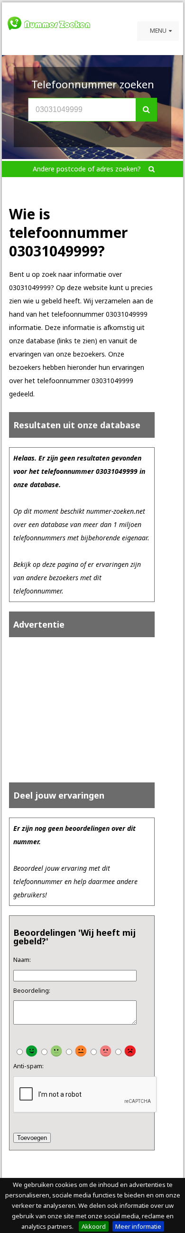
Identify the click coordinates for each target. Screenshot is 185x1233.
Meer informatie (138, 1226)
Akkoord (94, 1226)
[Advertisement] (85, 709)
